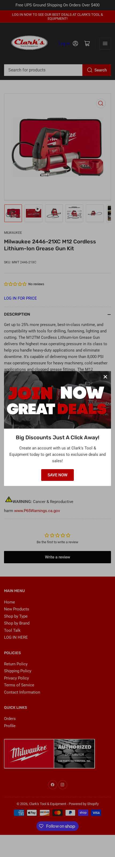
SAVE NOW (57, 475)
